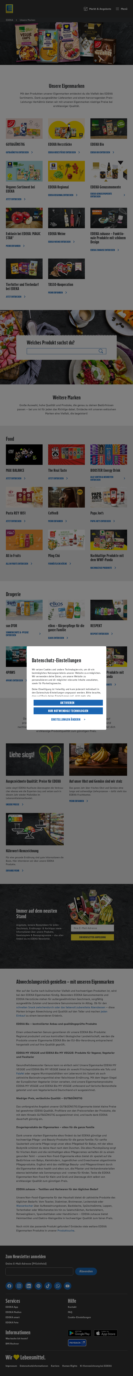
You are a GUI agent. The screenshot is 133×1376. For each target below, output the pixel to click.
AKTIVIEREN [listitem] (67, 703)
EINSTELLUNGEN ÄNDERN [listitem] (66, 719)
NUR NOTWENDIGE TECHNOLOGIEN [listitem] (68, 711)
